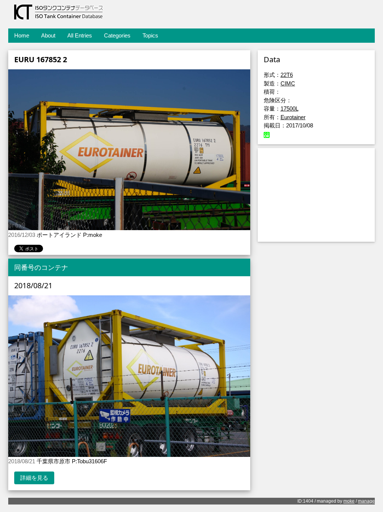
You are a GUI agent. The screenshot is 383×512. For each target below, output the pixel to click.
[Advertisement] (316, 195)
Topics (150, 35)
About (48, 35)
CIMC (288, 83)
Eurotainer (293, 117)
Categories (117, 35)
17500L (289, 108)
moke (349, 501)
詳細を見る (34, 478)
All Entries (79, 35)
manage (366, 501)
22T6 (287, 75)
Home (21, 35)
